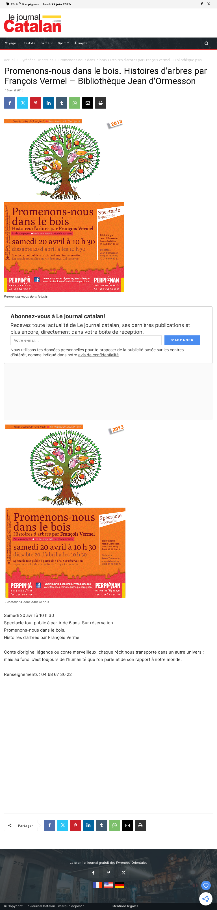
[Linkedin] (48, 103)
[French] (98, 888)
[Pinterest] (35, 103)
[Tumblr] (61, 103)
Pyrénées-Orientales (37, 60)
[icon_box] (76, 5)
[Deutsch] (120, 888)
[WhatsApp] (74, 103)
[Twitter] (208, 4)
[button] (206, 43)
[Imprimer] (100, 103)
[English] (109, 888)
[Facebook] (201, 4)
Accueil (9, 60)
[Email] (87, 103)
